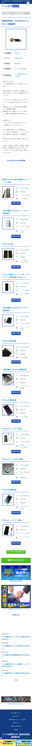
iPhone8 (17, 53)
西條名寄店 (23, 477)
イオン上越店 (24, 416)
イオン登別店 (24, 198)
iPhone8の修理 (24, 188)
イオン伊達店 (24, 357)
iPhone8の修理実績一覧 (17, 552)
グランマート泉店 (24, 537)
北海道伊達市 (18, 58)
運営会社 (16, 729)
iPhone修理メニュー (16, 713)
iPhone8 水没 (7, 244)
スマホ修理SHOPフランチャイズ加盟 (16, 719)
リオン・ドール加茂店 (24, 231)
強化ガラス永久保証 (16, 726)
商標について (16, 723)
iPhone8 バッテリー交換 (11, 520)
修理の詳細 (16, 203)
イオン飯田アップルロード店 (24, 261)
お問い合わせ (16, 716)
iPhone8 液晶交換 (9, 341)
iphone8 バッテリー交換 (11, 429)
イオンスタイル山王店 (24, 507)
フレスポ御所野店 (24, 294)
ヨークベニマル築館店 (24, 387)
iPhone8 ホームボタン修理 (12, 459)
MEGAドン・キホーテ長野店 (24, 446)
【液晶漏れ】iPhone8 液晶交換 (14, 369)
